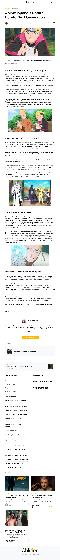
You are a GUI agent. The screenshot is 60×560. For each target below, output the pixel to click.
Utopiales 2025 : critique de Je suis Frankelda (16, 459)
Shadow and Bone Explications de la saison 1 (19, 366)
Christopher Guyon (12, 23)
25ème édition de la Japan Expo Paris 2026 (16, 406)
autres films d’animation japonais (31, 176)
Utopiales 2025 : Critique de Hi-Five (14, 463)
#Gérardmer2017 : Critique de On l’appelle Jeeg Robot (16, 496)
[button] (6, 2)
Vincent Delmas (12, 504)
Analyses (9, 364)
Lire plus (24, 504)
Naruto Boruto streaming (36, 144)
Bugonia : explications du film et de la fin (15, 435)
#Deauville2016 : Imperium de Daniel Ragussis (41, 496)
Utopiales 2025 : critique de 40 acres (14, 467)
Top (14, 349)
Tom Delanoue (38, 505)
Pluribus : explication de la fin (12, 430)
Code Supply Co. (35, 554)
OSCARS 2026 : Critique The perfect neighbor (16, 410)
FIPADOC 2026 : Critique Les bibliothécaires (16, 414)
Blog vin (7, 388)
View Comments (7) (29, 337)
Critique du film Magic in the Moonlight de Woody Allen (15, 531)
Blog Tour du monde (10, 384)
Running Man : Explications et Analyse (14, 445)
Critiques (7, 8)
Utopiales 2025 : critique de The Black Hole (16, 455)
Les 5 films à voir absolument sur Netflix (25, 351)
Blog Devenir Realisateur (12, 391)
